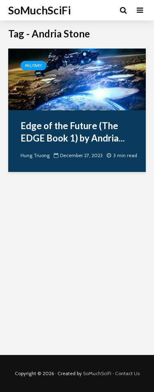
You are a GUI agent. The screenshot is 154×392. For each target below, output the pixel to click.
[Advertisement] (77, 270)
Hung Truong (35, 155)
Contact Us (127, 373)
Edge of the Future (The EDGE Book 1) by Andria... (73, 132)
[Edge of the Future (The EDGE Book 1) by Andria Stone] (77, 79)
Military (33, 65)
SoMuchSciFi (39, 10)
